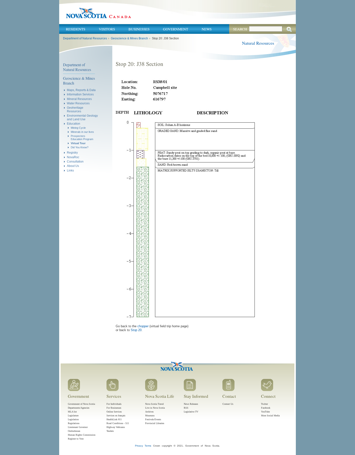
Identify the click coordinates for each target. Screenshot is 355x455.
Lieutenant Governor (78, 427)
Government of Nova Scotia (81, 404)
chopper (143, 326)
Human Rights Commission (81, 435)
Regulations (73, 423)
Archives (149, 411)
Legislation (73, 419)
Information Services (80, 94)
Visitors (107, 29)
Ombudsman (74, 431)
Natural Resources (258, 43)
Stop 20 (136, 330)
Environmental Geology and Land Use (82, 117)
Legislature (73, 415)
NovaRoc (73, 157)
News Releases (191, 404)
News (207, 29)
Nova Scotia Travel (154, 404)
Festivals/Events (153, 419)
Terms (148, 445)
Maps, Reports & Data (81, 90)
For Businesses (113, 407)
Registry (72, 152)
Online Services (114, 411)
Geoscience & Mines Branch (129, 38)
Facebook (265, 407)
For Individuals (113, 404)
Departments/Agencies (78, 407)
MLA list (72, 411)
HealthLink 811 (114, 419)
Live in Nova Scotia (155, 407)
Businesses (138, 29)
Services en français (115, 415)
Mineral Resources (79, 98)
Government (175, 29)
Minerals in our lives (82, 131)
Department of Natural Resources (85, 38)
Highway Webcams (115, 427)
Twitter (264, 404)
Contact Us (227, 404)
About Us (73, 165)
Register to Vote (76, 438)
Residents (75, 29)
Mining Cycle (78, 127)
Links (70, 170)
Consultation (75, 161)
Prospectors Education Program (82, 138)
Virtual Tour (78, 143)
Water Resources (78, 103)
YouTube (265, 411)
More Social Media (270, 415)
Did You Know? (79, 147)
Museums (150, 415)
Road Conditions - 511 (117, 423)
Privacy (139, 445)
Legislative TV (191, 411)
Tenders (110, 431)
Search (240, 29)
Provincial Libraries (154, 423)
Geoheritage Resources (75, 109)
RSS (186, 407)
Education (73, 123)
